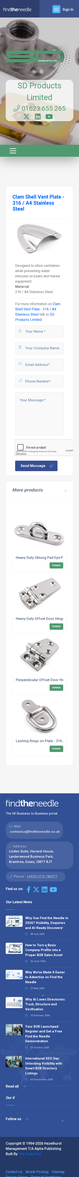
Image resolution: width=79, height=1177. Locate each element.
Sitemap (58, 1172)
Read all (13, 1086)
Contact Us (14, 1172)
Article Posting (37, 1172)
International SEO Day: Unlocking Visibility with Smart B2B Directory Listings (43, 1065)
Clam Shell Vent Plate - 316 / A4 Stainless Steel (37, 309)
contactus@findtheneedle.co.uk (35, 832)
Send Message (33, 466)
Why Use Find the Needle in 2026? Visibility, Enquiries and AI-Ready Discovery (46, 923)
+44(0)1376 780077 (42, 876)
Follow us (14, 1119)
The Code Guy (29, 1154)
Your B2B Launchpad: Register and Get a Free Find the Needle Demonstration (43, 1034)
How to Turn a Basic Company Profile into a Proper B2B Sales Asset (44, 950)
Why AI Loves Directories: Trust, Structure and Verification (45, 1004)
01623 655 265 (43, 108)
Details (56, 565)
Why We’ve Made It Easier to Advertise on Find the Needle (45, 977)
